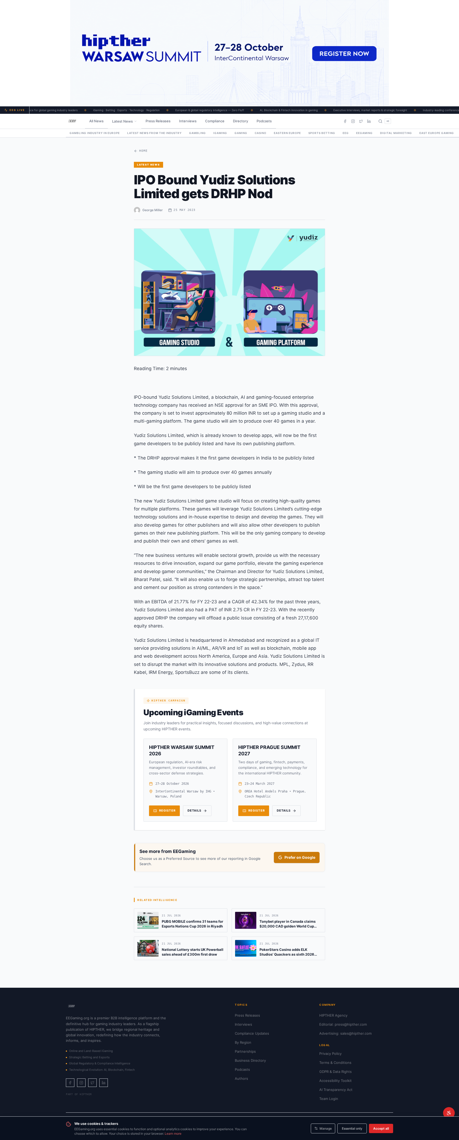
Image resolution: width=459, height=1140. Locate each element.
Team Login (328, 1098)
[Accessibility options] (449, 1113)
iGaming (220, 133)
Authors (241, 1078)
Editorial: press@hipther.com (343, 1024)
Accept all (381, 1128)
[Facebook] (345, 121)
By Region (243, 1042)
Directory (240, 121)
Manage (326, 1128)
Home (143, 151)
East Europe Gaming (436, 133)
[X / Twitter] (361, 121)
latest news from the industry (154, 133)
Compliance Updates (252, 1033)
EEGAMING (364, 133)
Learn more (173, 1133)
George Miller (152, 210)
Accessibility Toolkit (335, 1080)
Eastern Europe (287, 133)
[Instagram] (353, 121)
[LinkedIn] (369, 121)
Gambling (197, 133)
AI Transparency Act (335, 1089)
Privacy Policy (330, 1053)
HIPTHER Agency (333, 1015)
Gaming (241, 133)
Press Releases (158, 121)
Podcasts (264, 121)
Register (167, 810)
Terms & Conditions (335, 1062)
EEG (346, 133)
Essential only (352, 1128)
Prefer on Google (299, 857)
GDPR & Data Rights (335, 1071)
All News (96, 121)
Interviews (188, 121)
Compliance (214, 121)
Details (195, 810)
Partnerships (245, 1051)
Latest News (122, 121)
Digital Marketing (396, 133)
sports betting (321, 133)
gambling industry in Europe (95, 133)
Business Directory (250, 1060)
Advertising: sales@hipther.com (345, 1033)
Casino (260, 133)
